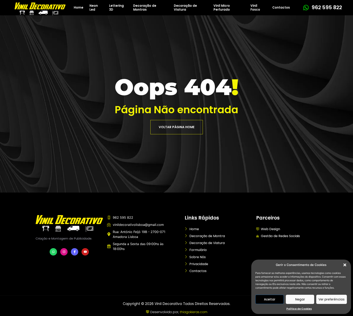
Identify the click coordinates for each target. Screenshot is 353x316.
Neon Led (93, 7)
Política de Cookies (299, 308)
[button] (345, 265)
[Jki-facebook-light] (74, 251)
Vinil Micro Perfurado (221, 7)
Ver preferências (331, 299)
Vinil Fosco (255, 7)
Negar (300, 299)
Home (78, 7)
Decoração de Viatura (185, 7)
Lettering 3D (116, 7)
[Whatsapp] (53, 251)
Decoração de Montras (144, 7)
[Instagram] (64, 251)
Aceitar (269, 299)
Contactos (281, 7)
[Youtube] (85, 251)
